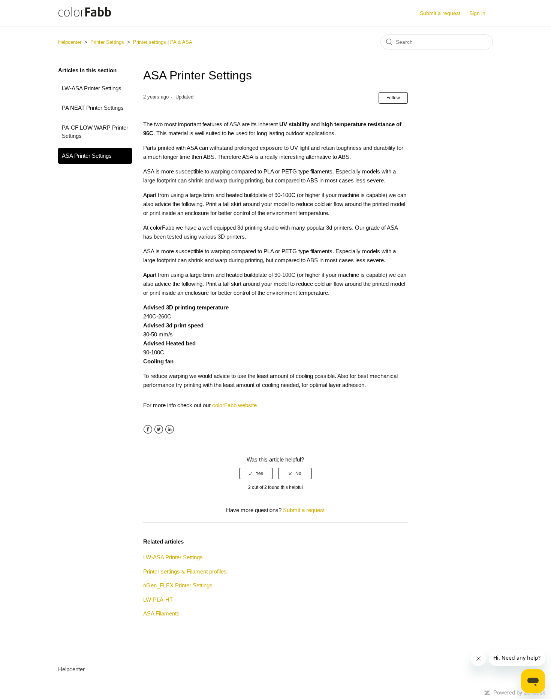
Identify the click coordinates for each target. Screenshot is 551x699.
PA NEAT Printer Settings (93, 108)
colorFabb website (234, 405)
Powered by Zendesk (519, 692)
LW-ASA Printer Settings (91, 88)
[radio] (256, 473)
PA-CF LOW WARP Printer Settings (95, 131)
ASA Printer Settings (87, 155)
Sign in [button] (477, 13)
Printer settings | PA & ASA (162, 42)
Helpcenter (69, 42)
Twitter (158, 429)
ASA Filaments (161, 613)
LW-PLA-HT (158, 599)
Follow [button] (393, 97)
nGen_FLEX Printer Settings (178, 585)
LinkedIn (169, 429)
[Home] (85, 17)
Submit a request (440, 13)
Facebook (148, 429)
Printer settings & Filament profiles (185, 571)
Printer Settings (107, 42)
